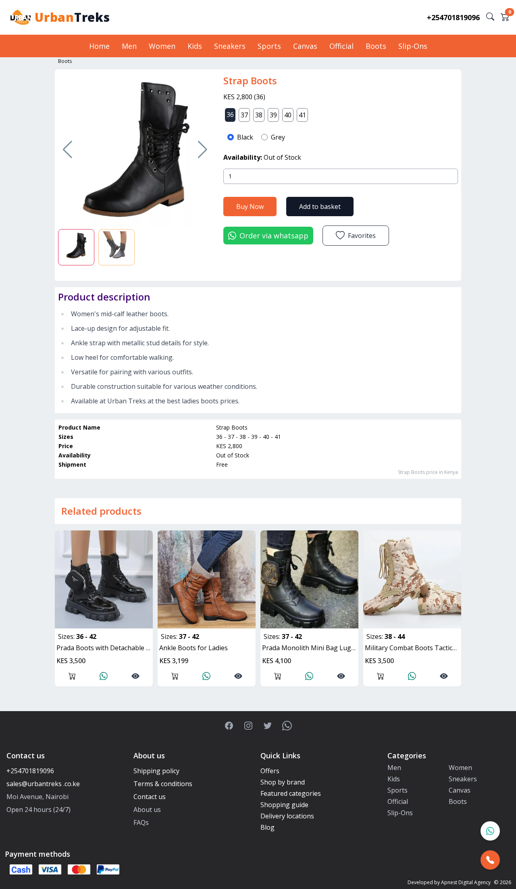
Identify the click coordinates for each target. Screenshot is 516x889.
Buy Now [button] (250, 206)
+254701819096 (453, 17)
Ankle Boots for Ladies (193, 647)
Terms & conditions (162, 783)
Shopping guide (284, 804)
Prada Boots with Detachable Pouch (104, 647)
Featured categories (290, 793)
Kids (194, 46)
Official (341, 46)
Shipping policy (156, 770)
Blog (267, 827)
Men (129, 46)
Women (162, 46)
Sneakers (230, 46)
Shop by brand (282, 782)
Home (99, 46)
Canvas (305, 46)
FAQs (141, 822)
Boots (376, 46)
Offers (269, 770)
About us (147, 809)
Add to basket (320, 206)
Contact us (149, 796)
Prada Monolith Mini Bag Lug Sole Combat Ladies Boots (310, 647)
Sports (269, 46)
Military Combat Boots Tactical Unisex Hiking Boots (413, 647)
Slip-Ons (412, 46)
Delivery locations (287, 816)
